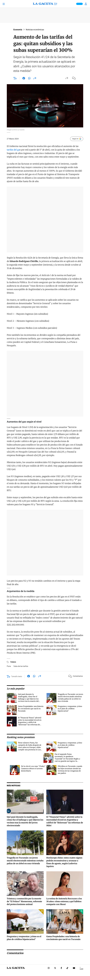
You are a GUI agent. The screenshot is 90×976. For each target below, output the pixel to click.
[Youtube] (74, 968)
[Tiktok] (67, 968)
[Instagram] (49, 968)
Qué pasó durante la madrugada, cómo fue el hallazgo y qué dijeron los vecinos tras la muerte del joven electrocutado (28, 698)
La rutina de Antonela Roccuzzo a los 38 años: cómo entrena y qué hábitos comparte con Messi (64, 901)
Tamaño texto (16, 676)
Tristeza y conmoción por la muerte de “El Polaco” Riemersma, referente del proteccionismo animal (24, 901)
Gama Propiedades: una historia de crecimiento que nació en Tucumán (30, 708)
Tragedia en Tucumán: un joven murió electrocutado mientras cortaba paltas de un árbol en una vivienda (25, 860)
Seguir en (75, 139)
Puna (9, 666)
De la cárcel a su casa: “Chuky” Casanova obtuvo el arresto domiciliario (33, 768)
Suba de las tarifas (21, 666)
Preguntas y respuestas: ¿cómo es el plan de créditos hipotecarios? (70, 708)
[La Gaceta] (45, 3)
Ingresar (86, 4)
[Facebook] (61, 968)
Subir (81, 969)
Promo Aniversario (79, 4)
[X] (55, 968)
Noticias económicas (35, 29)
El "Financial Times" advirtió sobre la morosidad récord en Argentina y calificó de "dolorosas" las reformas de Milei (29, 722)
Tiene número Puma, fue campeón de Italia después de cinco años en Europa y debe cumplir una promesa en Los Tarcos (29, 747)
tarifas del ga (13, 149)
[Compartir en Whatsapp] (29, 78)
